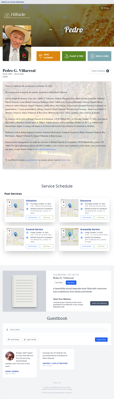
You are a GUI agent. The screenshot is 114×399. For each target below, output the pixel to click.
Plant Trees (46, 217)
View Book (59, 282)
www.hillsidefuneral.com (45, 149)
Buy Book (71, 282)
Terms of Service (63, 389)
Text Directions (32, 217)
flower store (65, 159)
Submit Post (101, 339)
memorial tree (32, 159)
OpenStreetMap (59, 393)
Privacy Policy (51, 389)
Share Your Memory (99, 303)
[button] (15, 205)
